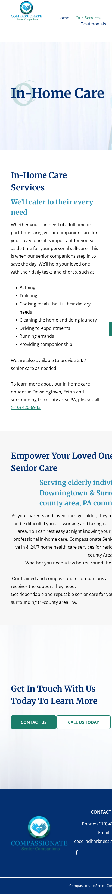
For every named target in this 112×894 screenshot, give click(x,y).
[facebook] (76, 853)
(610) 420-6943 (26, 407)
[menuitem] (63, 18)
